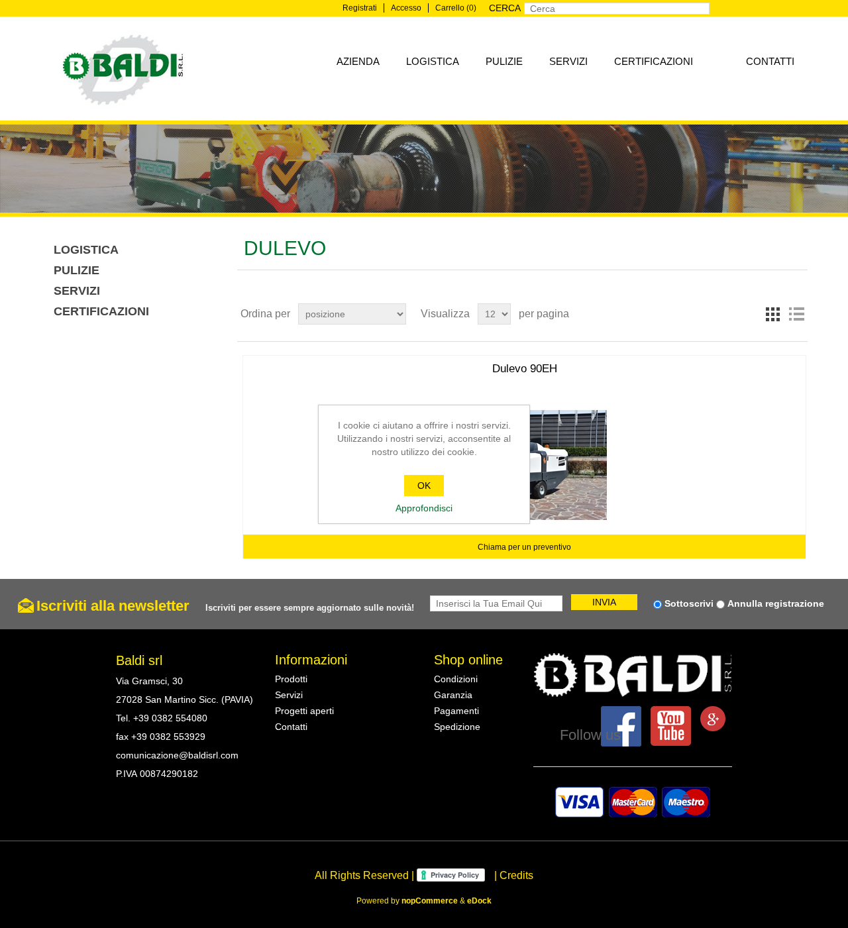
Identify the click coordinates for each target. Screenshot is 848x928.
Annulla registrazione (775, 603)
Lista (796, 314)
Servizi (568, 61)
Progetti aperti (304, 710)
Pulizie (504, 61)
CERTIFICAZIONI (653, 61)
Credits (516, 875)
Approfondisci (424, 508)
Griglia (772, 314)
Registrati (360, 8)
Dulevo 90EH (524, 368)
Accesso (406, 8)
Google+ (712, 718)
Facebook (621, 726)
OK (424, 485)
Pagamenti (456, 710)
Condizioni (456, 679)
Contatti (770, 61)
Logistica (432, 61)
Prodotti (291, 679)
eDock (479, 900)
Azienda (358, 61)
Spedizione (457, 726)
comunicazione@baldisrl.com (177, 755)
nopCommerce (429, 900)
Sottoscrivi (689, 603)
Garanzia (453, 695)
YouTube (671, 726)
